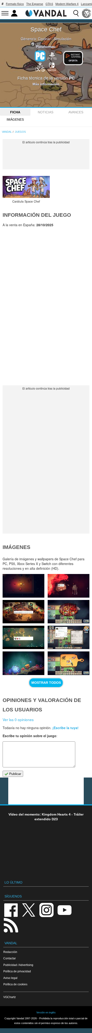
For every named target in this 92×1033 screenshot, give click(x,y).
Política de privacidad (17, 971)
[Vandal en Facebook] (10, 909)
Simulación (62, 38)
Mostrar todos (46, 682)
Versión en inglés (46, 1012)
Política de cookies (15, 984)
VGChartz (9, 997)
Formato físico (15, 4)
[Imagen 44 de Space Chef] (68, 663)
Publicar (14, 774)
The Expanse (34, 4)
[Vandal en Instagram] (46, 909)
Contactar (9, 958)
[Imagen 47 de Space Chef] (23, 637)
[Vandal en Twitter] (28, 909)
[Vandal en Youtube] (64, 909)
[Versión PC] (40, 56)
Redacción (10, 951)
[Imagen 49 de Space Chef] (23, 611)
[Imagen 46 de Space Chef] (68, 637)
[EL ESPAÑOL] (86, 13)
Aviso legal (10, 977)
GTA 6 (49, 4)
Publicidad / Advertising (18, 964)
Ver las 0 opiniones (18, 719)
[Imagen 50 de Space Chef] (68, 585)
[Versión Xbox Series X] (40, 66)
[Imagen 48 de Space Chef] (68, 611)
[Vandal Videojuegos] (46, 12)
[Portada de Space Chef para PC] (26, 187)
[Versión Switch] (51, 66)
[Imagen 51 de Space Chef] (23, 585)
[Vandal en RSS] (10, 924)
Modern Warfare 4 (67, 4)
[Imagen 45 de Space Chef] (23, 663)
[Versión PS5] (51, 55)
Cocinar (44, 38)
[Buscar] (76, 13)
